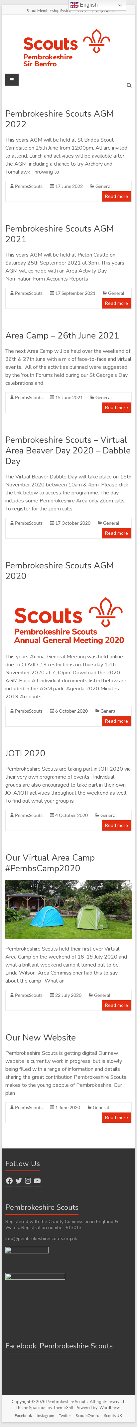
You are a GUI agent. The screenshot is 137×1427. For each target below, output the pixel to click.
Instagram (45, 1415)
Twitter (65, 1415)
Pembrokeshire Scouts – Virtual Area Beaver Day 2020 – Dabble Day (68, 450)
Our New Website (40, 1038)
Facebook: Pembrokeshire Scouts (59, 1346)
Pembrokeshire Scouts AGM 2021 (59, 234)
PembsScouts (29, 186)
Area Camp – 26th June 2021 (62, 336)
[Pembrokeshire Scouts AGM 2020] (68, 591)
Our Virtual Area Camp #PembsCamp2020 (50, 863)
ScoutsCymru (87, 1415)
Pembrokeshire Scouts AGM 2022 (59, 119)
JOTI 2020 (25, 753)
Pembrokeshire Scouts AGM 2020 (59, 571)
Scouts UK (113, 1415)
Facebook (23, 1415)
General (103, 186)
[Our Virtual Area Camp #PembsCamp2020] (68, 883)
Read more (116, 196)
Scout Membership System (49, 10)
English (88, 5)
